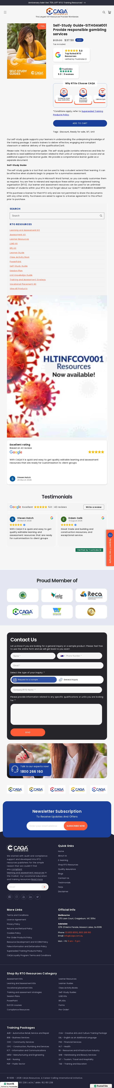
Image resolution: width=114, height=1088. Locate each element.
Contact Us (30, 571)
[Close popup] (107, 513)
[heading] (25, 530)
